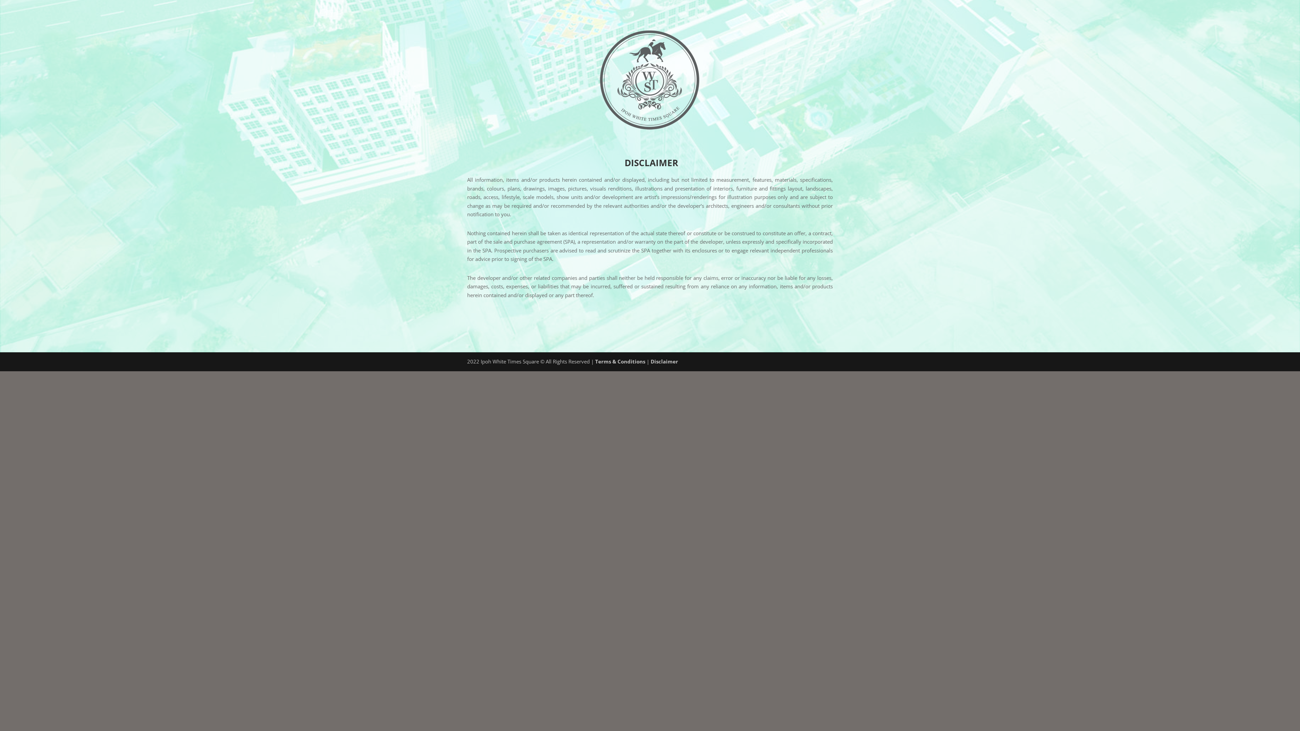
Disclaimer (664, 361)
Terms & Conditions (620, 361)
